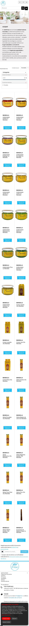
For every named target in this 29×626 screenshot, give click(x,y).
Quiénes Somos (4, 572)
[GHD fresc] (3, 3)
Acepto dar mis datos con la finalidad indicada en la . (14, 556)
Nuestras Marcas (5, 581)
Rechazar (14, 618)
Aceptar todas (6, 618)
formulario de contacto (15, 597)
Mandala (6, 85)
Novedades (3, 578)
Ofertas (3, 579)
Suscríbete (24, 551)
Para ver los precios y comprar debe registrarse (7, 127)
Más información (6, 615)
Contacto (3, 575)
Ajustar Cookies (6, 622)
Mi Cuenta (3, 577)
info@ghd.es (19, 595)
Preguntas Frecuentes (6, 574)
